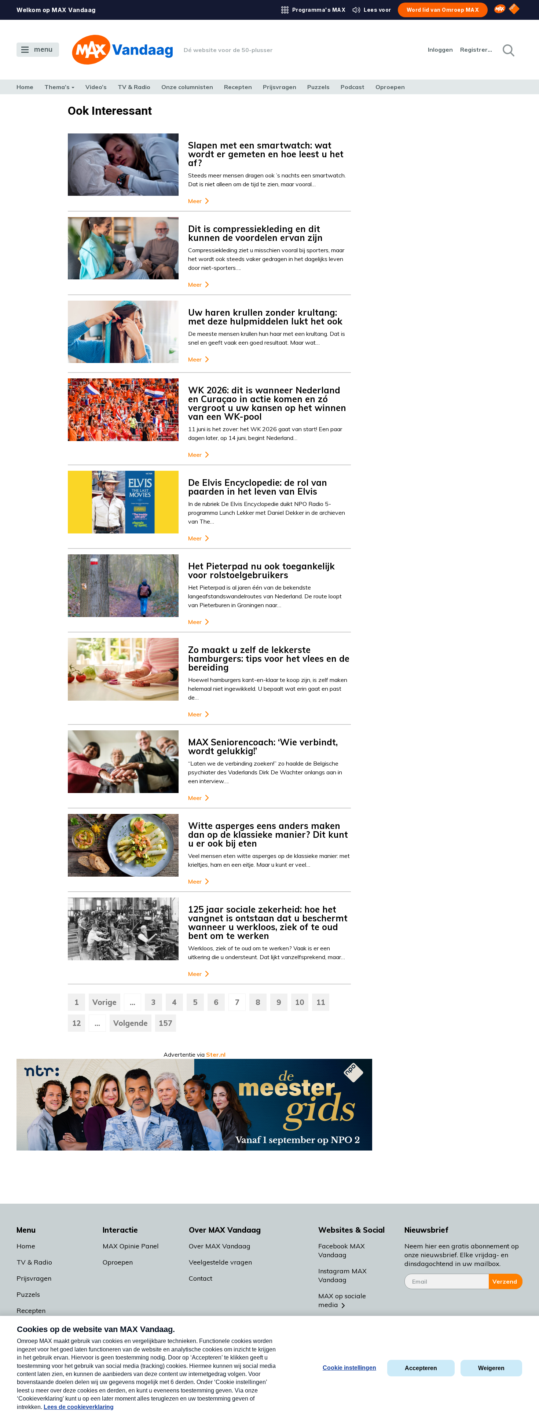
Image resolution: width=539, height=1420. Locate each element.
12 (76, 1023)
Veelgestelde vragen (220, 1262)
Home (24, 87)
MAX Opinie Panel (131, 1246)
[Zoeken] (507, 50)
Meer (195, 201)
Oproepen (390, 87)
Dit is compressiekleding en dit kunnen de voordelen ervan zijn (255, 233)
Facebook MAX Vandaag (341, 1250)
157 (165, 1023)
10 (299, 1002)
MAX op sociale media (342, 1300)
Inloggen (440, 49)
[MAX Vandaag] (122, 49)
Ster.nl (215, 1054)
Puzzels (318, 87)
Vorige (104, 1002)
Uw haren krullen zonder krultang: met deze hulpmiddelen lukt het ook (265, 317)
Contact (200, 1278)
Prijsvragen (279, 87)
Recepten (238, 87)
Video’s (96, 87)
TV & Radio (134, 87)
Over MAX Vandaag (219, 1246)
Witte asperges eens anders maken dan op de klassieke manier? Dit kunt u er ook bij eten (268, 834)
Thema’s (57, 87)
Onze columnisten (187, 87)
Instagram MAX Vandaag (342, 1275)
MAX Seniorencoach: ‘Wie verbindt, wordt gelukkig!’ (263, 746)
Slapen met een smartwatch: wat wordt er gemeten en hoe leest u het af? (266, 154)
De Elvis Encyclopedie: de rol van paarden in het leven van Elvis (257, 487)
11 (320, 1002)
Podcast (352, 87)
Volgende (130, 1023)
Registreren (476, 49)
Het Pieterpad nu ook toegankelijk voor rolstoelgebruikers (261, 570)
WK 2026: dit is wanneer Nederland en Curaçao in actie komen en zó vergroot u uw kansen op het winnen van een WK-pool (267, 403)
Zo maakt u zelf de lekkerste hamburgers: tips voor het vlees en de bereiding (268, 658)
